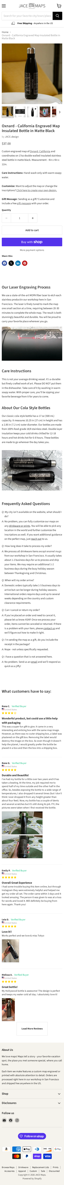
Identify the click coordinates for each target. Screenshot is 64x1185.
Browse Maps (8, 1167)
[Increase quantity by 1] (32, 218)
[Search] (57, 16)
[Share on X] (11, 263)
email (34, 662)
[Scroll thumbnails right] (59, 112)
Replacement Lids (40, 1167)
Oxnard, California (40, 151)
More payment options (32, 250)
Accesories (9, 1171)
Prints (55, 1167)
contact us (49, 628)
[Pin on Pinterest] (24, 263)
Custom (33, 1171)
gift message (24, 203)
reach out (36, 539)
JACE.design (12, 137)
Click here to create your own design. (36, 190)
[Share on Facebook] (4, 263)
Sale (43, 1171)
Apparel (22, 1171)
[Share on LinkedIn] (18, 263)
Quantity (6, 210)
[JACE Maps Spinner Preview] (32, 112)
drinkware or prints (19, 526)
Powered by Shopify (32, 1178)
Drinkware (23, 1167)
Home (5, 32)
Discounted (54, 1171)
